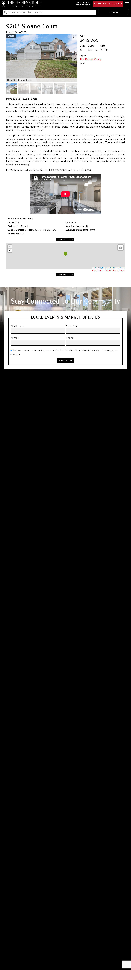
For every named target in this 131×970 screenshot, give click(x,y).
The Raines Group (91, 59)
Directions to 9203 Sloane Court (108, 270)
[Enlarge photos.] (74, 37)
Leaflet (95, 268)
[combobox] (49, 12)
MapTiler (102, 268)
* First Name (18, 326)
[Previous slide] (8, 58)
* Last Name (73, 326)
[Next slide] (75, 58)
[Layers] (120, 247)
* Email (15, 337)
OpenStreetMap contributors (115, 268)
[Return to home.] (37, 4)
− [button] (9, 250)
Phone (69, 337)
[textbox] (51, 12)
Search (113, 12)
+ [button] (9, 246)
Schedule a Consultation (108, 4)
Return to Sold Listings (65, 240)
